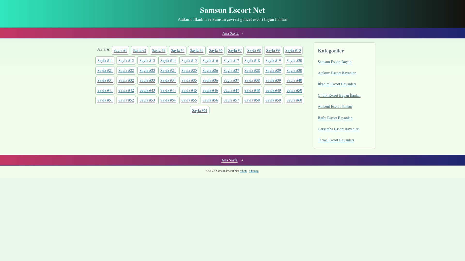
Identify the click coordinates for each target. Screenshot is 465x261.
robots (243, 171)
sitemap (254, 171)
